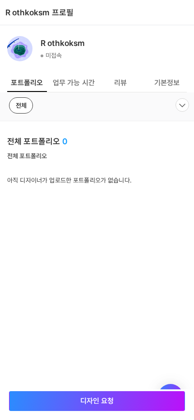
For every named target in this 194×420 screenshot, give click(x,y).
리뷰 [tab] (120, 82)
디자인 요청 (97, 401)
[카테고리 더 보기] (182, 105)
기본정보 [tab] (167, 82)
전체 (21, 105)
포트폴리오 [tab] (27, 82)
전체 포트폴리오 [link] (27, 156)
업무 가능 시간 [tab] (74, 82)
